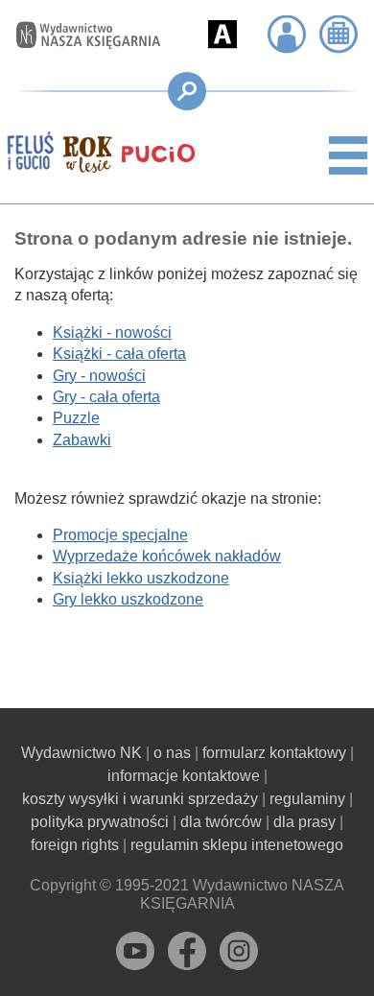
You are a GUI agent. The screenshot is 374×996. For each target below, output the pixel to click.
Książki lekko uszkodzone (141, 578)
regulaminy (307, 799)
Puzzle (76, 418)
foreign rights (75, 845)
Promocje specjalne (120, 535)
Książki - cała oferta (119, 353)
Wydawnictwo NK (81, 753)
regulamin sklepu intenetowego (236, 845)
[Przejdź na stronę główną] (79, 35)
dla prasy (304, 822)
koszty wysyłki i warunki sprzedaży (140, 799)
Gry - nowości (99, 376)
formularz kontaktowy (274, 753)
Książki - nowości (112, 332)
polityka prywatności (100, 822)
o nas (172, 753)
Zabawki (82, 440)
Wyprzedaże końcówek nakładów (167, 556)
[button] (222, 34)
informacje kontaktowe (183, 776)
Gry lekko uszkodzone (128, 599)
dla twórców (221, 822)
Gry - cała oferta (106, 397)
